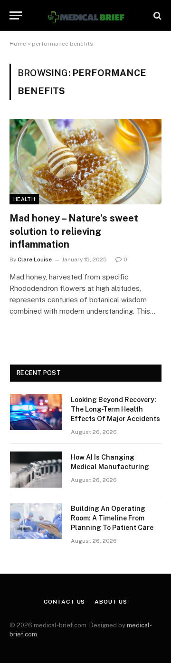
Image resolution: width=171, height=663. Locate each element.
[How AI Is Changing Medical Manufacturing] (36, 470)
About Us (111, 601)
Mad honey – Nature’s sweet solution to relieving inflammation (74, 231)
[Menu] (16, 15)
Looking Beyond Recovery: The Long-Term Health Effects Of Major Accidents (115, 409)
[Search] (157, 15)
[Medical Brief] (85, 15)
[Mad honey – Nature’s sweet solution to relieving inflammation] (86, 161)
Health (24, 199)
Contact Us (64, 601)
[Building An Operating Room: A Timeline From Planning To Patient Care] (36, 521)
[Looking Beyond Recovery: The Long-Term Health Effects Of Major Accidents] (36, 412)
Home (18, 43)
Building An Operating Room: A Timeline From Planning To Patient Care (112, 518)
